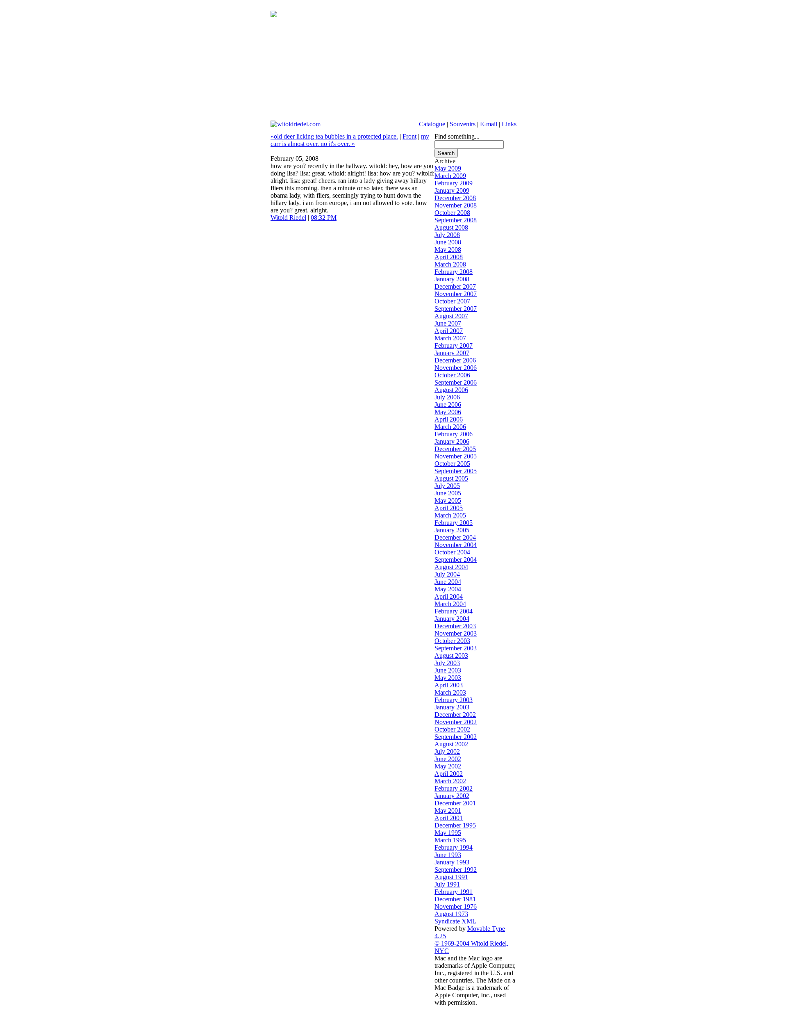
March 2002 (450, 780)
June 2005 (447, 493)
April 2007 (448, 330)
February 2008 (453, 271)
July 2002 (447, 751)
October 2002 (452, 729)
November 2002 (455, 721)
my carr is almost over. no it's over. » (350, 140)
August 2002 (451, 744)
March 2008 (450, 264)
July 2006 (447, 397)
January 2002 (451, 795)
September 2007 (455, 308)
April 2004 (448, 596)
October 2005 (452, 463)
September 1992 (455, 869)
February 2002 (453, 788)
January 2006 (451, 441)
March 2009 (450, 175)
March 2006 (450, 426)
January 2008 (451, 279)
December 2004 (455, 537)
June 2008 (447, 242)
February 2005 (453, 522)
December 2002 (455, 714)
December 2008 (455, 197)
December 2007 (455, 286)
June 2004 (447, 581)
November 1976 (455, 906)
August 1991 (451, 876)
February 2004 (453, 611)
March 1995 (450, 840)
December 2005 (455, 448)
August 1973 (451, 913)
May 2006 (447, 411)
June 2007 (447, 323)
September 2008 (455, 220)
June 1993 (447, 854)
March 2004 (450, 603)
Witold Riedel (288, 217)
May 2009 (447, 168)
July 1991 (447, 884)
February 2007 (453, 345)
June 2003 (447, 670)
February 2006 (453, 434)
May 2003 (447, 677)
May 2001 (447, 810)
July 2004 (447, 574)
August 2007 (451, 315)
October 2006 (452, 375)
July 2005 (447, 485)
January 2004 (451, 618)
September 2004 (455, 559)
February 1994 (453, 847)
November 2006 (455, 367)
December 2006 (455, 360)
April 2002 (448, 773)
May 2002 (447, 766)
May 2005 (447, 500)
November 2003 (455, 633)
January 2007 (451, 352)
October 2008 (452, 212)
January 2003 (451, 707)
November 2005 (455, 456)
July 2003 (447, 662)
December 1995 (455, 825)
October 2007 (452, 301)
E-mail (488, 124)
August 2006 (451, 389)
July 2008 (447, 234)
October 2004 (452, 552)
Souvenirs (462, 124)
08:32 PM (324, 217)
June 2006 (447, 404)
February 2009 (453, 183)
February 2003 (453, 699)
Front (409, 136)
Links (509, 124)
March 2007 (450, 338)
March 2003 (450, 692)
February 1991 (453, 891)
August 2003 (451, 655)
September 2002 (455, 736)
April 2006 (448, 419)
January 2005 (451, 530)
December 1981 (455, 899)
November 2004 (455, 544)
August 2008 (451, 227)
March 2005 (450, 515)
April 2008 (448, 256)
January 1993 (451, 862)
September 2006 (455, 382)
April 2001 (448, 817)
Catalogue (432, 124)
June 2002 (447, 758)
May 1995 (447, 832)
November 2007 (455, 293)
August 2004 (451, 566)
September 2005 (455, 470)
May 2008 (447, 249)
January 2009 (451, 190)
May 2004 (447, 589)
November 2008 (455, 205)
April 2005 (448, 507)
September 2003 (455, 648)
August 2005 (451, 478)
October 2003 (452, 640)
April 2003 (448, 685)
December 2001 (455, 803)
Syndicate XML (455, 921)
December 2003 (455, 625)
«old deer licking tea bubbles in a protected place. (334, 136)
